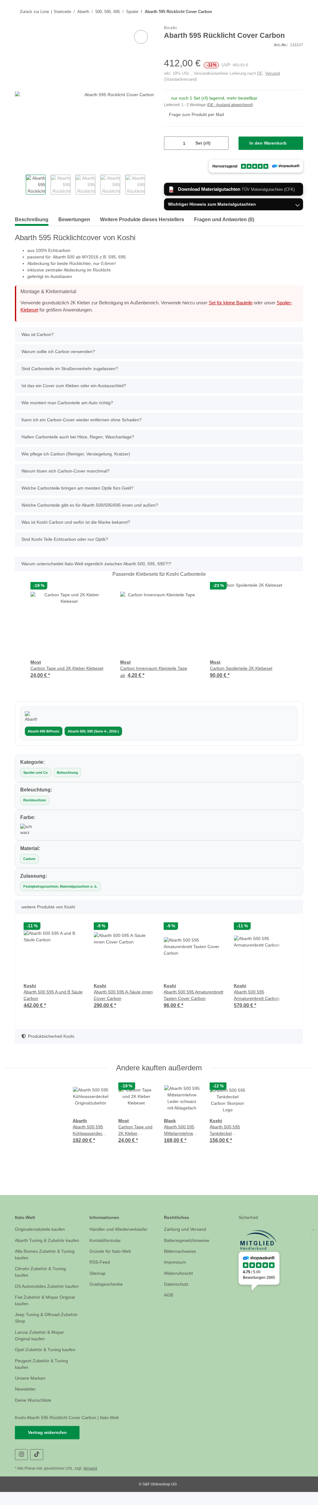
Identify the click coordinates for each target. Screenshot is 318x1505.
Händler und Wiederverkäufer (120, 1229)
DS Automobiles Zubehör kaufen (41, 1296)
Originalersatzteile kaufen (42, 1229)
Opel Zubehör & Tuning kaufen (47, 1363)
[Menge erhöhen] (221, 143)
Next (149, 185)
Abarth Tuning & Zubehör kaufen (41, 1244)
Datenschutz (177, 1284)
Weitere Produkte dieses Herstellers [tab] (153, 220)
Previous (20, 185)
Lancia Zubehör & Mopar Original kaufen (40, 1348)
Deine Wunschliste (34, 1413)
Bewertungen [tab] (79, 220)
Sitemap (98, 1273)
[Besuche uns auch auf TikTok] (36, 1467)
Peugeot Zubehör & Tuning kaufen (43, 1377)
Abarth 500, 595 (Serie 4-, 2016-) (92, 731)
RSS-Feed (99, 1262)
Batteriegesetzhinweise (188, 1240)
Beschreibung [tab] (33, 220)
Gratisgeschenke (106, 1284)
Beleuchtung (67, 773)
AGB (168, 1295)
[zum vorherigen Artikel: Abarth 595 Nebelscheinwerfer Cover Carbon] (284, 11)
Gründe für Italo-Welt (111, 1251)
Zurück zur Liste (33, 11)
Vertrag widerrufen (47, 1446)
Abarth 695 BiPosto (43, 731)
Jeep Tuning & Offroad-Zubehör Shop (39, 1331)
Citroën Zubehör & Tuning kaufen (42, 1278)
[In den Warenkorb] (20, 22)
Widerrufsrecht (180, 1273)
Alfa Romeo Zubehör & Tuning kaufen (46, 1261)
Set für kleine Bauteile (242, 303)
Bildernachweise (181, 1251)
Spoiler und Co (35, 773)
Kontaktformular (106, 1240)
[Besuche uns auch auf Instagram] (21, 1467)
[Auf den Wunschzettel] (141, 37)
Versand (271, 73)
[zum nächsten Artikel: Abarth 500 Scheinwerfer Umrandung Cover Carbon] (296, 11)
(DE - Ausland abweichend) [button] (231, 105)
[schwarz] (26, 829)
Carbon (29, 859)
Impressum (176, 1262)
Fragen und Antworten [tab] (242, 220)
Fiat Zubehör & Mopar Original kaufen (47, 1313)
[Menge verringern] (171, 143)
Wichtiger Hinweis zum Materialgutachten (212, 205)
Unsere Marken (31, 1391)
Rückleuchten (34, 800)
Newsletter (26, 1402)
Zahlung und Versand (186, 1229)
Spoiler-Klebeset (37, 310)
